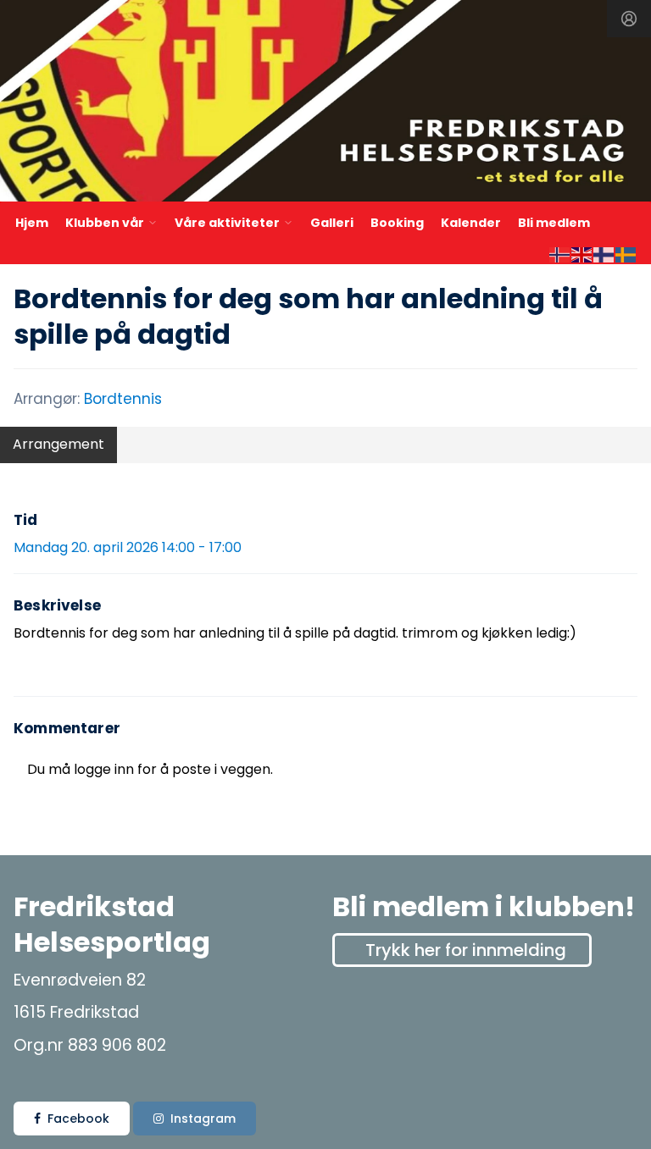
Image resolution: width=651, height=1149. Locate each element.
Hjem (31, 222)
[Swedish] (626, 253)
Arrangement (58, 444)
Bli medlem (554, 222)
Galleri (331, 222)
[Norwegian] (560, 253)
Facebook (78, 1118)
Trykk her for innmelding (465, 950)
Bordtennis (123, 399)
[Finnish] (604, 253)
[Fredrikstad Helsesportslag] (325, 103)
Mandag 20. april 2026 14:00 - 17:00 (128, 547)
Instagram (203, 1118)
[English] (582, 253)
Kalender (471, 222)
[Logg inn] (629, 18)
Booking (397, 222)
